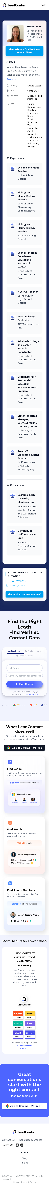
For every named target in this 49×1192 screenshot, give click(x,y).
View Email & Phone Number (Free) (24, 594)
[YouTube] (17, 1145)
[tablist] (24, 653)
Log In (43, 5)
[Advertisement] (26, 15)
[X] (21, 1145)
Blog (24, 1158)
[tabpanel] (24, 680)
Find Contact (26, 684)
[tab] (15, 651)
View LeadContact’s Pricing (23, 1047)
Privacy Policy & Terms (24, 1182)
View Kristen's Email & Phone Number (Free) (24, 51)
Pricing (24, 1162)
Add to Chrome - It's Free (27, 748)
